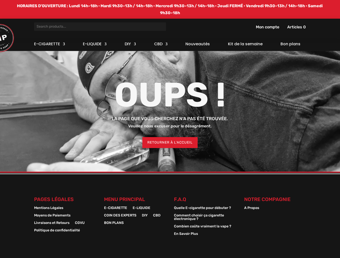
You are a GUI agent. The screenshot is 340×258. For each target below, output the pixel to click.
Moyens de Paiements (52, 215)
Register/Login (253, 26)
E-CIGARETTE (47, 44)
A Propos (251, 208)
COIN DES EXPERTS (120, 215)
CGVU (80, 223)
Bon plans (290, 44)
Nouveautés (197, 44)
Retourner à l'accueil (170, 142)
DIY (128, 44)
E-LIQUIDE (92, 44)
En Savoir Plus (186, 234)
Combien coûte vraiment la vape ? (202, 226)
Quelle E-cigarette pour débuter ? (202, 208)
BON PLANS (114, 223)
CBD (158, 44)
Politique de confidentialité (57, 230)
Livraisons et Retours (51, 223)
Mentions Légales (48, 208)
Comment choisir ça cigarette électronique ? (199, 217)
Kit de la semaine (245, 44)
